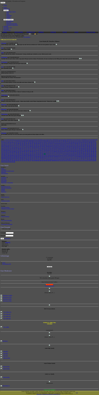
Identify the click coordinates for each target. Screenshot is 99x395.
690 (4, 158)
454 (2, 151)
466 (27, 151)
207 (73, 143)
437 (63, 150)
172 (2, 143)
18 (24, 139)
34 (47, 139)
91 (34, 141)
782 (95, 159)
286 (43, 146)
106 (59, 141)
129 (10, 142)
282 (35, 146)
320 (16, 147)
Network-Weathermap (6, 188)
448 (85, 150)
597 (6, 155)
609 (31, 155)
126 (4, 142)
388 (59, 148)
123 (93, 141)
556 (18, 154)
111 (69, 141)
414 (16, 150)
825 (87, 160)
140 (33, 142)
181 (20, 143)
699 (23, 158)
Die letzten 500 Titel (49, 286)
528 (57, 152)
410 (8, 150)
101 (49, 141)
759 (49, 159)
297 (65, 146)
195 (49, 143)
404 (92, 148)
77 (13, 141)
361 (4, 148)
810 (57, 160)
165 (83, 142)
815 (67, 160)
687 (94, 156)
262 (89, 145)
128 (8, 142)
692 (8, 158)
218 (95, 143)
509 (18, 152)
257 (79, 145)
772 (75, 159)
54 (76, 139)
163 (79, 142)
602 (16, 155)
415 (18, 150)
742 (14, 159)
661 (41, 156)
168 (89, 142)
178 (14, 143)
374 (31, 148)
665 (49, 156)
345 (67, 147)
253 (71, 145)
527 (55, 152)
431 (51, 150)
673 (65, 156)
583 (73, 154)
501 (2, 152)
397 (77, 148)
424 (37, 150)
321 (18, 147)
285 (41, 146)
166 (85, 142)
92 (35, 141)
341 (59, 147)
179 (16, 143)
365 (12, 148)
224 (12, 145)
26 (36, 139)
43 (60, 139)
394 (71, 148)
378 (39, 148)
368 (18, 148)
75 (10, 141)
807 (51, 160)
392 (67, 148)
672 (63, 156)
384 (51, 148)
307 (85, 146)
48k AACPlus (6, 368)
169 (92, 142)
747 (25, 159)
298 (67, 146)
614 (41, 155)
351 (79, 147)
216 (91, 143)
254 (73, 145)
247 (59, 145)
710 (45, 158)
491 (77, 151)
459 (12, 151)
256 (77, 145)
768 (67, 159)
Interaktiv (6, 10)
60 (85, 139)
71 (5, 141)
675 (69, 156)
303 (77, 146)
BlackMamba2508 (6, 264)
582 (71, 154)
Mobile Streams (7, 30)
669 (57, 156)
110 (67, 141)
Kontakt (3, 190)
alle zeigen (49, 266)
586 (79, 154)
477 (49, 151)
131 (14, 142)
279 (29, 146)
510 (20, 152)
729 (83, 158)
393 (69, 148)
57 (81, 139)
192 (43, 143)
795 (27, 160)
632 (77, 155)
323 (23, 147)
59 (83, 139)
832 (6, 161)
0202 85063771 (6, 385)
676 (71, 156)
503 (6, 152)
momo (3, 262)
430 (49, 150)
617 (47, 155)
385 (53, 148)
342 (61, 147)
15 (20, 139)
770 (71, 159)
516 (33, 152)
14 (18, 139)
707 (39, 158)
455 (4, 151)
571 (49, 154)
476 (47, 151)
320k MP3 (5, 351)
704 (33, 158)
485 (65, 151)
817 (71, 160)
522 (45, 152)
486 (67, 151)
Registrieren (7, 238)
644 (6, 156)
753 (37, 159)
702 (29, 158)
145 (43, 142)
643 (4, 156)
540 (81, 152)
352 (81, 147)
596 (4, 155)
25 (34, 139)
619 (51, 155)
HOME (5, 5)
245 (55, 145)
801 (39, 160)
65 (92, 139)
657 (33, 156)
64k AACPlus (6, 366)
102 (51, 141)
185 (29, 143)
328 (33, 147)
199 (57, 143)
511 (22, 152)
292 (55, 146)
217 (93, 143)
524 (49, 152)
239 (43, 145)
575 (57, 154)
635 (83, 155)
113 (73, 141)
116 (79, 141)
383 (49, 148)
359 (95, 147)
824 (85, 160)
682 (83, 156)
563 (33, 154)
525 (51, 152)
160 (73, 142)
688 (95, 156)
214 (87, 143)
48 (67, 139)
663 (45, 156)
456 (6, 151)
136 (25, 142)
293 (57, 146)
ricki (2, 81)
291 (53, 146)
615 (43, 155)
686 (92, 156)
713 (51, 158)
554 (14, 154)
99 (45, 141)
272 (14, 146)
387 (57, 148)
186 (31, 143)
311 (94, 146)
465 (25, 151)
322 (20, 147)
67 (95, 139)
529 (59, 152)
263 (92, 145)
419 (27, 150)
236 (37, 145)
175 (8, 143)
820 (77, 160)
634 (81, 155)
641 (95, 155)
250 (65, 145)
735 (95, 158)
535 (71, 152)
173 (4, 143)
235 (35, 145)
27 (37, 139)
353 (83, 147)
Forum (7, 14)
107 (61, 141)
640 (93, 155)
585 (77, 154)
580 (67, 154)
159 (71, 142)
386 (55, 148)
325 (27, 147)
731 (87, 158)
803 (43, 160)
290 (51, 146)
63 (89, 139)
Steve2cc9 (3, 43)
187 (33, 143)
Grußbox (8, 17)
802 (41, 160)
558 (23, 154)
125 (2, 142)
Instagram (3, 212)
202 (63, 143)
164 (81, 142)
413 (14, 150)
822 (81, 160)
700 (25, 158)
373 (29, 148)
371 (25, 148)
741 (12, 159)
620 (53, 155)
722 (69, 158)
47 (66, 139)
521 (43, 152)
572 (51, 154)
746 (23, 159)
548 (2, 154)
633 (79, 155)
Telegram (8, 18)
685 (89, 156)
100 (47, 141)
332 (41, 147)
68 (96, 139)
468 (31, 151)
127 (6, 142)
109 (65, 141)
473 (41, 151)
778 (87, 159)
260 (85, 145)
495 (85, 151)
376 (35, 148)
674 (67, 156)
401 (85, 148)
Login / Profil (6, 9)
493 (81, 151)
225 (14, 145)
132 (16, 142)
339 (55, 147)
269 (8, 146)
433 (55, 150)
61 (86, 139)
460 (14, 151)
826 (89, 160)
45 (63, 139)
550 (6, 154)
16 (21, 139)
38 (53, 139)
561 (29, 154)
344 (65, 147)
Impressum (3, 191)
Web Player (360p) (7, 299)
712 (49, 158)
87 (28, 141)
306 (83, 146)
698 (20, 158)
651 (20, 156)
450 (89, 150)
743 (16, 159)
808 (53, 160)
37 (52, 139)
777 (85, 159)
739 (8, 159)
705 (35, 158)
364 (10, 148)
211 (81, 143)
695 (14, 158)
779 (89, 159)
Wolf (2, 52)
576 (59, 154)
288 (47, 146)
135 (23, 142)
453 (95, 150)
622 (57, 155)
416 (20, 150)
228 (20, 145)
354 (85, 147)
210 (79, 143)
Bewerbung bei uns (5, 186)
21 (28, 139)
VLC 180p (5, 318)
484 (63, 151)
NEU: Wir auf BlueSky (6, 220)
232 (29, 145)
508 (16, 152)
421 (31, 150)
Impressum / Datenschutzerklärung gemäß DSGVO (48, 394)
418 (24, 150)
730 (85, 158)
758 (47, 159)
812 (61, 160)
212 (83, 143)
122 (91, 141)
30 (41, 139)
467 (29, 151)
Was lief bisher (4, 173)
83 (22, 141)
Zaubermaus (4, 95)
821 (79, 160)
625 (63, 155)
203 (65, 143)
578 (63, 154)
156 (65, 142)
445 (79, 150)
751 (33, 159)
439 (67, 150)
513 (27, 152)
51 (72, 139)
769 (69, 159)
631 (75, 155)
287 (45, 146)
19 (25, 139)
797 (31, 160)
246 (57, 145)
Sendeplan (5, 26)
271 (12, 146)
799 (35, 160)
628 (69, 155)
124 (95, 141)
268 (6, 146)
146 (45, 142)
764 (59, 159)
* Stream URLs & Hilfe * (49, 389)
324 (25, 147)
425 (39, 150)
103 (53, 141)
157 (67, 142)
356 (89, 147)
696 (16, 158)
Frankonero (4, 57)
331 (39, 147)
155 (63, 142)
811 (59, 160)
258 (81, 145)
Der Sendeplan (9, 21)
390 (63, 148)
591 (89, 154)
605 (23, 155)
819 (75, 160)
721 (67, 158)
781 (94, 159)
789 (14, 160)
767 (65, 159)
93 (36, 141)
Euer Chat (3, 178)
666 (51, 156)
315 (6, 147)
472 (39, 151)
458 (10, 151)
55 (78, 139)
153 (59, 142)
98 (44, 141)
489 (73, 151)
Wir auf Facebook (5, 207)
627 (67, 155)
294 (59, 146)
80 (18, 141)
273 (16, 146)
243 (51, 145)
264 (94, 145)
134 (20, 142)
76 (12, 141)
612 (37, 155)
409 (6, 150)
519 (39, 152)
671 (61, 156)
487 (69, 151)
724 (73, 158)
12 (15, 139)
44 (62, 139)
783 (2, 160)
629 (71, 155)
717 (59, 158)
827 (91, 160)
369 (20, 148)
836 (14, 161)
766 (63, 159)
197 (53, 143)
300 (71, 146)
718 (61, 158)
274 (18, 146)
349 (75, 147)
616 (45, 155)
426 (41, 150)
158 (69, 142)
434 (57, 150)
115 (77, 141)
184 (27, 143)
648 (14, 156)
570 (47, 154)
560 (27, 154)
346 (69, 147)
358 (94, 147)
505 (10, 152)
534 (69, 152)
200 (59, 143)
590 (87, 154)
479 (53, 151)
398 (79, 148)
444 (77, 150)
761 (53, 159)
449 (87, 150)
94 (38, 141)
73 (7, 141)
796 (29, 160)
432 (53, 150)
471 (37, 151)
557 (20, 154)
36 (50, 139)
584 (75, 154)
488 (71, 151)
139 (31, 142)
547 (95, 152)
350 (77, 147)
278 (27, 146)
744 (18, 159)
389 (61, 148)
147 (47, 142)
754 (39, 159)
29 (40, 139)
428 (45, 150)
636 (85, 155)
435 (59, 150)
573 (53, 154)
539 (79, 152)
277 (25, 146)
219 (2, 145)
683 (85, 156)
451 (91, 150)
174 (6, 143)
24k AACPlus (6, 377)
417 (22, 150)
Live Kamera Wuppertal (6, 224)
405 (94, 148)
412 (12, 150)
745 (20, 159)
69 (2, 141)
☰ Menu (3, 2)
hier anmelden (26, 37)
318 (12, 147)
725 (75, 158)
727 (79, 158)
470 (35, 151)
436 (61, 150)
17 (23, 139)
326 (29, 147)
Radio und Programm (8, 19)
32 (44, 139)
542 (85, 152)
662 (43, 156)
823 (83, 160)
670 (59, 156)
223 (10, 145)
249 (63, 145)
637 (87, 155)
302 (75, 146)
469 (33, 151)
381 (45, 148)
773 (77, 159)
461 (16, 151)
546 (93, 152)
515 (31, 152)
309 (89, 146)
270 (10, 146)
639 (91, 155)
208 (75, 143)
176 (10, 143)
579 (65, 154)
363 (8, 148)
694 (12, 158)
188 (35, 143)
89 (31, 141)
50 (70, 139)
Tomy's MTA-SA (5, 197)
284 (39, 146)
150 (53, 142)
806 (49, 160)
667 (53, 156)
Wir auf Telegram (5, 216)
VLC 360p (5, 316)
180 (18, 143)
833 (8, 161)
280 (31, 146)
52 (73, 139)
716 (57, 158)
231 (27, 145)
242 (49, 145)
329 (35, 147)
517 (35, 152)
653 (25, 156)
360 (2, 148)
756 (43, 159)
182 (23, 143)
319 (14, 147)
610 (33, 155)
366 (14, 148)
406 (95, 148)
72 (6, 141)
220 (4, 145)
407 (2, 150)
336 (49, 147)
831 (4, 161)
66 (94, 139)
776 (83, 159)
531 (63, 152)
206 (71, 143)
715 (55, 158)
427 (43, 150)
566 (39, 154)
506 (12, 152)
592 (92, 154)
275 (20, 146)
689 (2, 158)
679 (77, 156)
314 (4, 147)
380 (43, 148)
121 (89, 141)
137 (27, 142)
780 (92, 159)
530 (61, 152)
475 (45, 151)
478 (51, 151)
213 (85, 143)
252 (69, 145)
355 (87, 147)
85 (25, 141)
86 (26, 141)
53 (75, 139)
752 (35, 159)
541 (83, 152)
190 (39, 143)
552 (10, 154)
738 (6, 159)
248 (61, 145)
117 (81, 141)
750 (31, 159)
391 (65, 148)
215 (89, 143)
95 (39, 141)
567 (41, 154)
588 (83, 154)
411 (10, 150)
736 (2, 159)
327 (31, 147)
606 (25, 155)
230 (25, 145)
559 (25, 154)
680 (79, 156)
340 (57, 147)
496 (87, 151)
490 (75, 151)
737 (4, 159)
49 (69, 139)
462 (18, 151)
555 (16, 154)
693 (10, 158)
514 (29, 152)
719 (63, 158)
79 (16, 141)
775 (81, 159)
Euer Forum (4, 180)
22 (30, 139)
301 (73, 146)
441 (71, 150)
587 (81, 154)
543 (87, 152)
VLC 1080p (6, 312)
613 (39, 155)
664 (47, 156)
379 (41, 148)
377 (37, 148)
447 (83, 150)
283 (37, 146)
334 (45, 147)
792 (20, 160)
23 (31, 139)
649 (16, 156)
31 (43, 139)
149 (51, 142)
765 (61, 159)
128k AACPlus (6, 358)
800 (37, 160)
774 (79, 159)
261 (87, 145)
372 (27, 148)
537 (75, 152)
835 (12, 161)
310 (92, 146)
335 (47, 147)
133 (18, 142)
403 (89, 148)
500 (95, 151)
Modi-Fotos (4, 182)
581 (69, 154)
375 (33, 148)
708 (41, 158)
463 (20, 151)
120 (87, 141)
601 (14, 155)
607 (27, 155)
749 (29, 159)
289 (49, 146)
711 (47, 158)
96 (41, 141)
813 (63, 160)
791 (18, 160)
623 (59, 155)
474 (43, 151)
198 (55, 143)
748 (27, 159)
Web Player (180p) (7, 300)
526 (53, 152)
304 (79, 146)
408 (4, 150)
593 (94, 154)
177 (12, 143)
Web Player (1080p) (7, 295)
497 (89, 151)
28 (38, 139)
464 (23, 151)
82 (21, 141)
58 (82, 139)
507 (14, 152)
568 (43, 154)
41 (57, 139)
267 (4, 146)
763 (57, 159)
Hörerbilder (9, 15)
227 (18, 145)
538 (77, 152)
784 (4, 160)
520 (41, 152)
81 (19, 141)
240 (45, 145)
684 (87, 156)
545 (91, 152)
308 (87, 146)
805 (47, 160)
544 (89, 152)
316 (8, 147)
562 (31, 154)
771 (73, 159)
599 (10, 155)
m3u (10, 312)
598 (8, 155)
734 (93, 158)
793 (23, 160)
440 (69, 150)
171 (95, 142)
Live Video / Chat (7, 27)
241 (47, 145)
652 (23, 156)
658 (35, 156)
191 (41, 143)
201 (61, 143)
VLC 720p (5, 314)
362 (6, 148)
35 (49, 139)
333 (43, 147)
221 (6, 145)
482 (59, 151)
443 (75, 150)
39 (54, 139)
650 (18, 156)
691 (6, 158)
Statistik (3, 189)
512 (24, 152)
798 (33, 160)
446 (81, 150)
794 (25, 160)
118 (83, 141)
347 (71, 147)
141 (35, 142)
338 (53, 147)
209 (77, 143)
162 (77, 142)
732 (89, 158)
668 (55, 156)
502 (4, 152)
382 (47, 148)
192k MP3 (5, 355)
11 (14, 139)
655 (29, 156)
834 (10, 161)
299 (69, 146)
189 (37, 143)
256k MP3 (5, 353)
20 (27, 139)
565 (37, 154)
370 (23, 148)
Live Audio (6, 28)
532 (65, 152)
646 (10, 156)
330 (37, 147)
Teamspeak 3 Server (11, 11)
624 (61, 155)
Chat (7, 13)
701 (27, 158)
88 (29, 141)
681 (81, 156)
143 (39, 142)
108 (63, 141)
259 (83, 145)
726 (77, 158)
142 (37, 142)
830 (2, 161)
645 (8, 156)
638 (89, 155)
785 (6, 160)
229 (23, 145)
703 (31, 158)
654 (27, 156)
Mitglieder (3, 172)
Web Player (5, 341)
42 (59, 139)
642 (2, 156)
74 (9, 141)
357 (92, 147)
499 (94, 151)
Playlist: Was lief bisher (11, 23)
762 (55, 159)
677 (73, 156)
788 (12, 160)
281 (33, 146)
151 (55, 142)
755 (41, 159)
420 (29, 150)
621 (55, 155)
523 (47, 152)
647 (12, 156)
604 (20, 155)
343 (63, 147)
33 (46, 139)
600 (12, 155)
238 (41, 145)
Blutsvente (3, 104)
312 (95, 146)
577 (61, 154)
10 (12, 139)
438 (65, 150)
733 (91, 158)
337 (51, 147)
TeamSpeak (4, 177)
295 (61, 146)
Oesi (2, 48)
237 (39, 145)
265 (95, 145)
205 (69, 143)
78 (15, 141)
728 (81, 158)
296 (63, 146)
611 (35, 155)
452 (93, 150)
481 (57, 151)
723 (71, 158)
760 (51, 159)
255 (75, 145)
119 (85, 141)
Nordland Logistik (5, 201)
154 (61, 142)
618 (49, 155)
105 (57, 141)
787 (10, 160)
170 (94, 142)
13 (17, 139)
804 (45, 160)
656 (31, 156)
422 (33, 150)
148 (49, 142)
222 (8, 145)
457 (8, 151)
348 (73, 147)
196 (51, 143)
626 (65, 155)
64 (91, 139)
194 (47, 143)
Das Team (8, 22)
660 (39, 156)
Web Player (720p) (7, 297)
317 (10, 147)
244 (53, 145)
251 (67, 145)
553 (12, 154)
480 (55, 151)
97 (42, 141)
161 (75, 142)
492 (79, 151)
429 (47, 150)
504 (8, 152)
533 (67, 152)
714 (53, 158)
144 (41, 142)
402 (87, 148)
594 (95, 154)
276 (23, 146)
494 (83, 151)
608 (29, 155)
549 (4, 154)
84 (23, 141)
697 (18, 158)
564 (35, 154)
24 (33, 139)
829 (95, 160)
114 (75, 141)
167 (87, 142)
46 (65, 139)
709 (43, 158)
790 (16, 160)
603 (18, 155)
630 (73, 155)
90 (32, 141)
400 (83, 148)
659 (37, 156)
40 (56, 139)
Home (2, 168)
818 (73, 160)
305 (81, 146)
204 (67, 143)
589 (85, 154)
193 (45, 143)
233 (31, 145)
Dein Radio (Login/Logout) (7, 171)
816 (69, 160)
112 (71, 141)
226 (16, 145)
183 (25, 143)
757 (45, 159)
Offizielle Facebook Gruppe (7, 208)
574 (55, 154)
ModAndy (3, 133)
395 (73, 148)
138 (29, 142)
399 (81, 148)
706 (37, 158)
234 (33, 145)
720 (65, 158)
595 (2, 155)
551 (8, 154)
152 (57, 142)
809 (55, 160)
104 (55, 141)
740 (10, 159)
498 (92, 151)
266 (2, 146)
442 (73, 150)
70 (3, 141)
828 (93, 160)
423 (35, 150)
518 (37, 152)
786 (8, 160)
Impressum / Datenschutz (12, 25)
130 (12, 142)
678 (75, 156)
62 (88, 139)
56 (79, 139)
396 (75, 148)
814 (65, 160)
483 (61, 151)
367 (16, 148)
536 (73, 152)
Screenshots (10, 182)
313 (2, 147)
